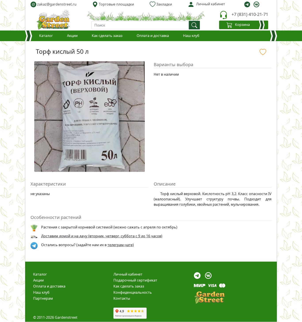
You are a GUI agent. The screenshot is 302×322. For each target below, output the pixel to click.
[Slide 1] (89, 165)
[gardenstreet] (53, 19)
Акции (72, 35)
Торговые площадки (116, 4)
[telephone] (223, 14)
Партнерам (43, 298)
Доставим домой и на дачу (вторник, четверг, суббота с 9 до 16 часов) (101, 236)
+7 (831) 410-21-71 (249, 14)
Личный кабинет (127, 274)
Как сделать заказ (107, 35)
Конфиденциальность (132, 292)
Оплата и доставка (153, 35)
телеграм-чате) (120, 244)
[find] (194, 25)
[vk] (256, 4)
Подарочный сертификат (135, 280)
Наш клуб (191, 35)
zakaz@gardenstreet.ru (54, 4)
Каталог (46, 35)
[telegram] (247, 4)
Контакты (121, 298)
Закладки (163, 4)
